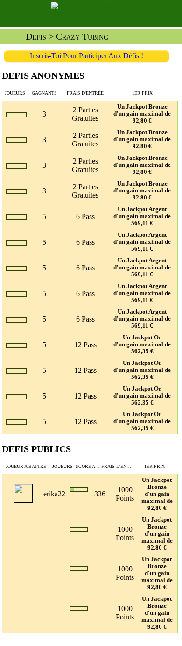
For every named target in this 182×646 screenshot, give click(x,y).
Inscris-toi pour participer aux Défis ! (86, 56)
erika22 (54, 494)
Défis (36, 36)
